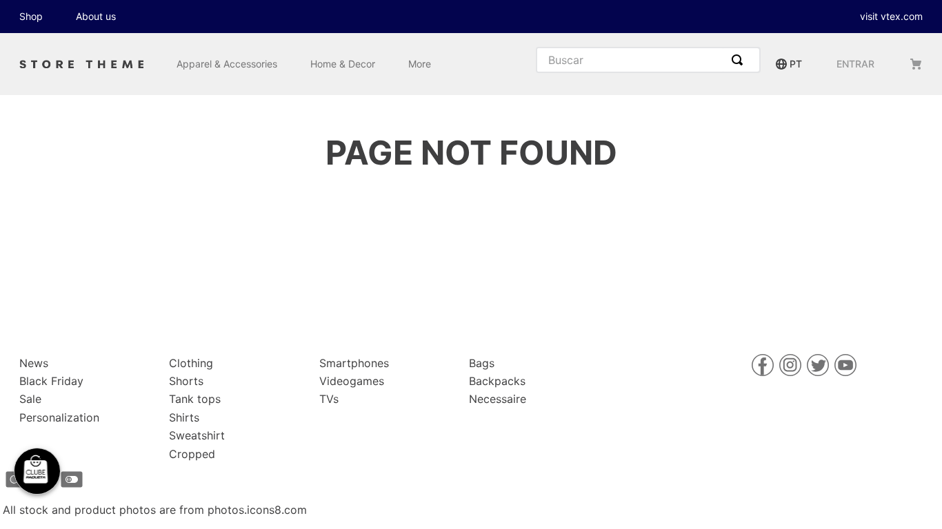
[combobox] (648, 60)
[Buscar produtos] (740, 60)
